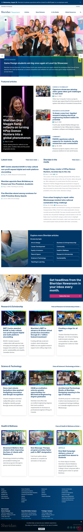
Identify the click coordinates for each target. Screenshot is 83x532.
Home (2, 489)
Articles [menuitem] (26, 12)
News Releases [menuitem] (40, 12)
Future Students (25, 489)
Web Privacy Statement (68, 496)
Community (61, 246)
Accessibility (65, 491)
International (4, 496)
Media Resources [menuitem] (70, 12)
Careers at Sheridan (67, 489)
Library (43, 492)
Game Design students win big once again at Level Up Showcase (36, 63)
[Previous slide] (2, 56)
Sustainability (61, 258)
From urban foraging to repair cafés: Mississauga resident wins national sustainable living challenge (58, 200)
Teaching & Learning (37, 262)
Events (78, 6)
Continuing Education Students (29, 492)
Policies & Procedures (67, 492)
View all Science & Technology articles (66, 366)
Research (44, 494)
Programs (3, 491)
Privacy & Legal (66, 494)
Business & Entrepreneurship (66, 242)
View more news (31, 160)
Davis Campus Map (6, 518)
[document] (41, 2)
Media (23, 501)
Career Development (38, 246)
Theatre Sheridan (46, 496)
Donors (23, 498)
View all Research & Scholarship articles (65, 306)
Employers (24, 500)
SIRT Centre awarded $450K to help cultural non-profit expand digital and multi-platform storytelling (20, 169)
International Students (27, 491)
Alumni (23, 496)
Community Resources (67, 500)
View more (76, 160)
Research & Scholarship (65, 254)
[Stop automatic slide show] (6, 20)
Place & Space (36, 254)
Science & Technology (38, 258)
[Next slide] (81, 56)
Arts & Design (35, 242)
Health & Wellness (63, 250)
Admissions (4, 492)
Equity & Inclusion (37, 250)
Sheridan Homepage (6, 6)
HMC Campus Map (26, 518)
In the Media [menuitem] (55, 12)
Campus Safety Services (68, 498)
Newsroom (44, 489)
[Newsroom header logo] (10, 12)
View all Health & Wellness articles (67, 426)
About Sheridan (5, 498)
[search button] (80, 12)
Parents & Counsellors (27, 494)
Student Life (4, 494)
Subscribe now (64, 296)
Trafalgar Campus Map (47, 518)
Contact (64, 501)
